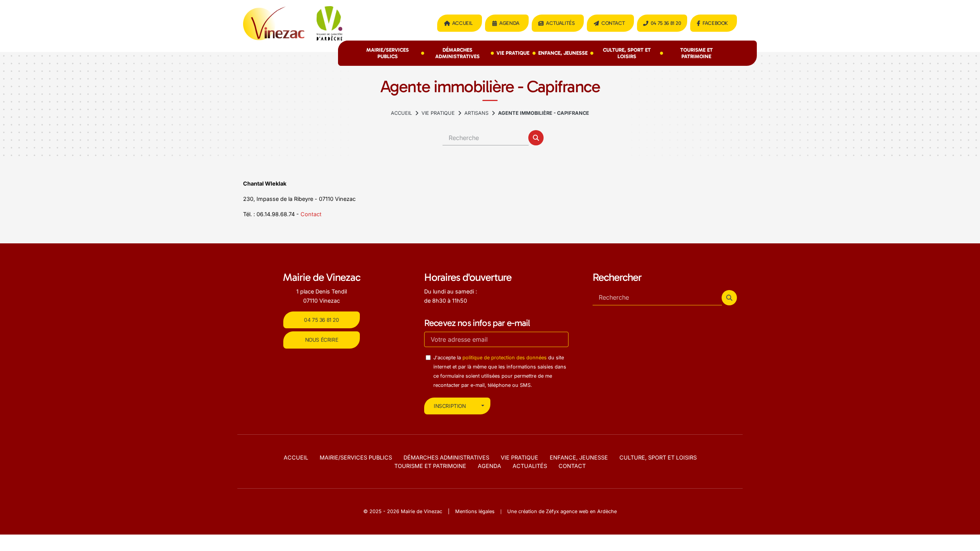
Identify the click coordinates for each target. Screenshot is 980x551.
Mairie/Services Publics (387, 53)
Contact (613, 23)
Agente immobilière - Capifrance (543, 113)
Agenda (509, 23)
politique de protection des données (504, 357)
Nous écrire (321, 340)
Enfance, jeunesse (563, 53)
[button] (536, 137)
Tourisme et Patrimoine (696, 53)
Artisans (476, 113)
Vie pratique (513, 53)
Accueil (462, 23)
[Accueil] (401, 113)
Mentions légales (475, 511)
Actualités (560, 23)
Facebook (715, 23)
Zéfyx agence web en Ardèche (581, 511)
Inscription (450, 406)
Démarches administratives (457, 53)
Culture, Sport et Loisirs (627, 53)
